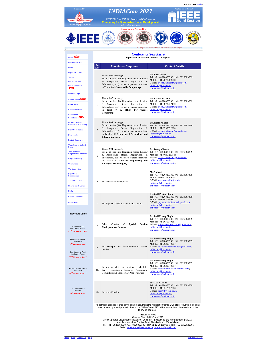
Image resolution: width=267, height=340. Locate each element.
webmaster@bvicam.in (169, 180)
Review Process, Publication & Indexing (77, 124)
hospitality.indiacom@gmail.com (174, 246)
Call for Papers (74, 81)
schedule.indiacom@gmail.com (173, 268)
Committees (73, 164)
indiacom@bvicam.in (160, 85)
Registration (73, 104)
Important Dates (75, 72)
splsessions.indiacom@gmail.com (174, 224)
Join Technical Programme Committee (77, 153)
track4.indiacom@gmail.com (172, 157)
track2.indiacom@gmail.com (172, 107)
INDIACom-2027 (75, 62)
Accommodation (75, 181)
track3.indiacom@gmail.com (172, 131)
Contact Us (73, 203)
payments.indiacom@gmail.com (174, 202)
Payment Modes (75, 109)
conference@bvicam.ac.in (162, 88)
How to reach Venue (76, 186)
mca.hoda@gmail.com (165, 327)
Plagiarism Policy (75, 159)
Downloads (73, 135)
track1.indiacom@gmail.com (172, 82)
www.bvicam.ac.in (195, 338)
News (70, 58)
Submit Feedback (75, 197)
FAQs (70, 191)
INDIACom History (75, 130)
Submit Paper (74, 100)
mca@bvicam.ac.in (167, 291)
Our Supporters (74, 169)
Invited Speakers (75, 140)
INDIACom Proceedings (73, 175)
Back (73, 338)
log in (199, 4)
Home (70, 67)
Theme (71, 77)
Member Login (74, 94)
